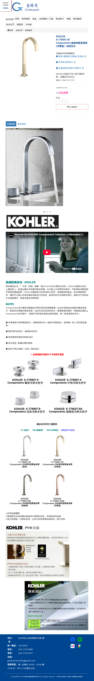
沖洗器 (28, 24)
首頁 (11, 30)
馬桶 (68, 18)
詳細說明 (11, 123)
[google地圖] (9, 641)
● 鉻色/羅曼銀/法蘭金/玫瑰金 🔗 (71, 56)
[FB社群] (72, 639)
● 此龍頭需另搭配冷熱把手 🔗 (70, 67)
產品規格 (22, 123)
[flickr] (72, 645)
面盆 (34, 18)
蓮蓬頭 (20, 24)
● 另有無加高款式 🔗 (66, 62)
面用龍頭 (26, 18)
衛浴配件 (60, 18)
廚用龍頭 (77, 18)
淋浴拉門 (10, 24)
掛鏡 (17, 18)
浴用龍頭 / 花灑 (46, 18)
